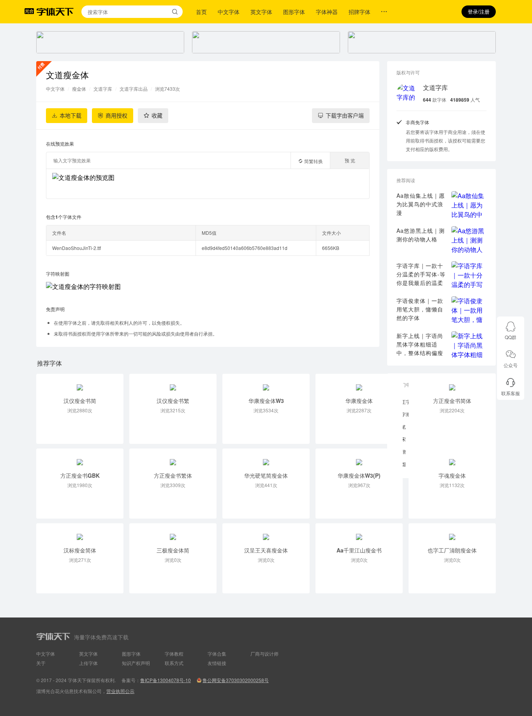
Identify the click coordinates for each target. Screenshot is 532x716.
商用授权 (116, 115)
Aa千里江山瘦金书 (359, 550)
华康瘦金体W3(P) (359, 475)
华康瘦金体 (359, 401)
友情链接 (217, 663)
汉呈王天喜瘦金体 (266, 550)
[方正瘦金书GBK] (79, 458)
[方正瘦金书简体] (452, 383)
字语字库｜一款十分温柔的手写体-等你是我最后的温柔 (421, 274)
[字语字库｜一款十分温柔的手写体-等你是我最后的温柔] (468, 274)
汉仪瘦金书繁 (173, 401)
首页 (201, 12)
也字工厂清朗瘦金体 (452, 550)
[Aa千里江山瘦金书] (359, 532)
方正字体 (405, 401)
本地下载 (70, 115)
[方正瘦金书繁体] (173, 458)
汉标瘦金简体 (79, 550)
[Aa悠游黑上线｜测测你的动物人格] (468, 239)
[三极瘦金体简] (173, 532)
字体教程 (174, 653)
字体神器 (327, 12)
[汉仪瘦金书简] (79, 383)
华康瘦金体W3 (266, 401)
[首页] (55, 11)
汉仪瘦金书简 (79, 401)
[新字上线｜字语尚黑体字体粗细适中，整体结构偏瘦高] (468, 344)
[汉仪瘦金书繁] (173, 383)
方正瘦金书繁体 (173, 475)
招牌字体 (359, 12)
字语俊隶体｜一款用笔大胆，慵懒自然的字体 (419, 309)
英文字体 (261, 12)
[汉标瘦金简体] (79, 532)
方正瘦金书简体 (452, 401)
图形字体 (294, 12)
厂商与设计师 (264, 653)
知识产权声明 (136, 663)
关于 (41, 663)
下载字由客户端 (345, 115)
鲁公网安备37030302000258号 (236, 680)
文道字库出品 (134, 88)
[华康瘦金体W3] (266, 383)
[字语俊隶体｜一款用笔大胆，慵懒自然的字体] (468, 309)
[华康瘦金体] (359, 383)
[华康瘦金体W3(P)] (359, 458)
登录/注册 (479, 11)
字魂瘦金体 (452, 475)
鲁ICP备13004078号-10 (165, 680)
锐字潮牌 (405, 414)
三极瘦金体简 (173, 550)
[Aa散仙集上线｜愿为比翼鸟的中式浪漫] (468, 204)
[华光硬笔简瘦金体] (266, 458)
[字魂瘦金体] (452, 458)
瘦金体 (79, 88)
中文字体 (229, 12)
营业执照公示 (120, 691)
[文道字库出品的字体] (406, 93)
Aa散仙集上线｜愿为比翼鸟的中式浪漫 (420, 204)
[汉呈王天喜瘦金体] (266, 532)
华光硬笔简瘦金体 (266, 475)
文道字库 (102, 88)
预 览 (350, 160)
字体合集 (217, 653)
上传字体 (88, 663)
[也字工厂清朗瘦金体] (452, 532)
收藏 (156, 115)
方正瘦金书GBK (80, 475)
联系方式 (174, 663)
